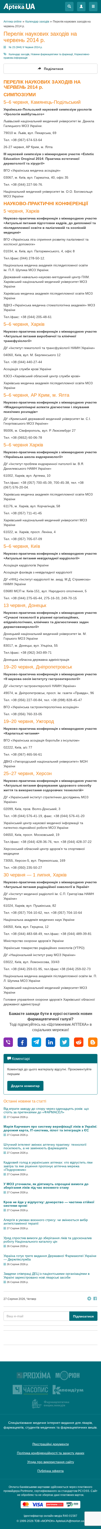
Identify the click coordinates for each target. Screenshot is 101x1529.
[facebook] (22, 1042)
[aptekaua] (92, 1042)
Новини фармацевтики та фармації (52, 54)
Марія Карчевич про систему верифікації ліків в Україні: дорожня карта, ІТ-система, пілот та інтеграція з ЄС (50, 1128)
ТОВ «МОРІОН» (44, 1521)
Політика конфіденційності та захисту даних (50, 1453)
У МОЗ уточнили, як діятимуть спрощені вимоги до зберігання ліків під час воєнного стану (46, 1185)
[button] (69, 6)
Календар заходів (19, 54)
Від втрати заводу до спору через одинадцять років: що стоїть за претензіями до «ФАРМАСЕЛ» (46, 1110)
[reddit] (78, 1042)
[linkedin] (50, 1042)
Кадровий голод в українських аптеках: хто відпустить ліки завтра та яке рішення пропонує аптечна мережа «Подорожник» (48, 1166)
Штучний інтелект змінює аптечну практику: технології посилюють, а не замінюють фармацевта (45, 1146)
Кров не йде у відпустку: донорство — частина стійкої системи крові (49, 1203)
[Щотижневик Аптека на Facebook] (95, 1299)
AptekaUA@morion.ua (70, 1521)
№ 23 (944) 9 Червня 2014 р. (26, 47)
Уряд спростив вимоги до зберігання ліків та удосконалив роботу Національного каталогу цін (48, 1239)
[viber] (8, 1042)
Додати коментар (25, 1086)
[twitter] (64, 1042)
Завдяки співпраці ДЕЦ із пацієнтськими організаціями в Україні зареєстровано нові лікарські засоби (46, 1275)
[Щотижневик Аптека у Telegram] (89, 1299)
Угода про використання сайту (50, 1462)
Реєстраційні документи (50, 1444)
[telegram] (36, 1042)
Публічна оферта (50, 1471)
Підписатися (83, 1316)
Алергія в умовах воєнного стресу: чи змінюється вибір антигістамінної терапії (46, 1221)
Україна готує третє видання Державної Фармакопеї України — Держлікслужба (50, 1257)
